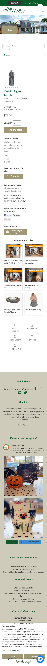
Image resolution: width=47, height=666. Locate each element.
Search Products (15, 330)
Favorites (32, 340)
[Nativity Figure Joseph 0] (12, 78)
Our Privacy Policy (23, 644)
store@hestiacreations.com (23, 639)
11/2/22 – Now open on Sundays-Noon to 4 (23, 602)
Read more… (23, 425)
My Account (32, 329)
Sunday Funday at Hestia (23, 599)
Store (6, 99)
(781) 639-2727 (33, 3)
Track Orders (15, 340)
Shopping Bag (15, 349)
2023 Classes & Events (23, 588)
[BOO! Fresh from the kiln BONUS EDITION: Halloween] (23, 476)
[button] (13, 176)
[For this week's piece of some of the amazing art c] (23, 518)
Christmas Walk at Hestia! (23, 591)
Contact (14, 3)
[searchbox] (23, 46)
